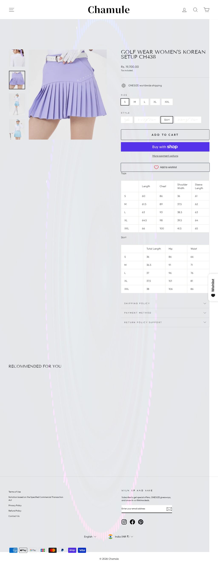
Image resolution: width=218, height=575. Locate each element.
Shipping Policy (137, 303)
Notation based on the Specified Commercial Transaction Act (36, 498)
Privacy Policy (15, 505)
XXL (167, 101)
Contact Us (14, 516)
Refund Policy (15, 510)
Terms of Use (15, 491)
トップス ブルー (147, 119)
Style (125, 112)
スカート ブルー (188, 119)
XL (155, 101)
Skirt (166, 119)
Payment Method (138, 312)
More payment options (165, 155)
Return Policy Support (143, 322)
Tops (126, 119)
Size (124, 95)
